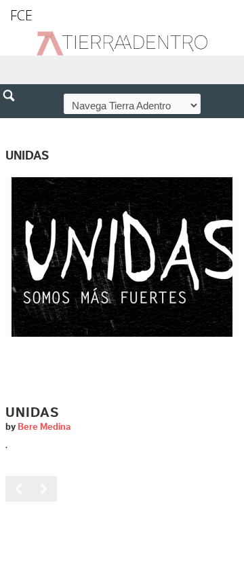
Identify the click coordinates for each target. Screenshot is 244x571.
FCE (21, 15)
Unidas (32, 413)
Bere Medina (44, 427)
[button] (13, 125)
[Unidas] (122, 257)
